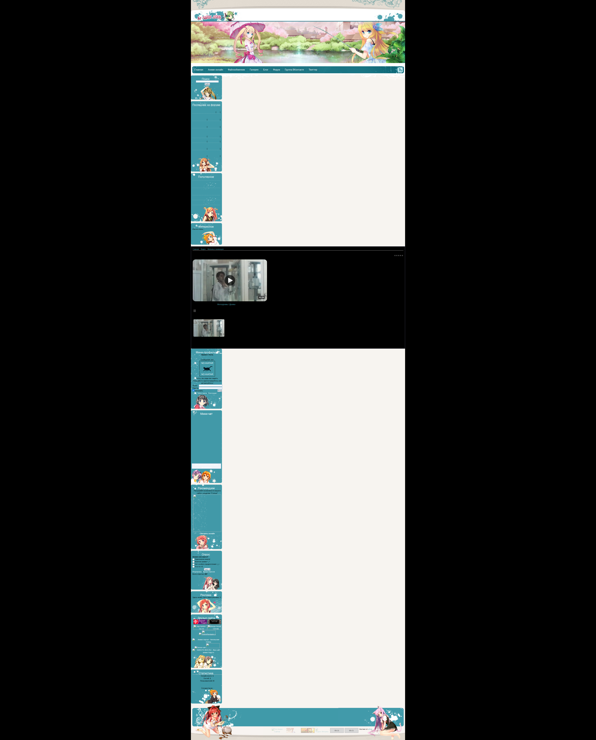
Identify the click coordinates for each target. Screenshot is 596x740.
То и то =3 (199, 567)
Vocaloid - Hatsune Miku (206, 201)
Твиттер (313, 69)
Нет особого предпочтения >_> (207, 564)
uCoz (370, 729)
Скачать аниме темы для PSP (206, 196)
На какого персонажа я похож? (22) (206, 139)
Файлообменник (236, 69)
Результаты (197, 572)
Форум (276, 69)
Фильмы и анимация (216, 249)
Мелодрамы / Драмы (226, 304)
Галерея (254, 69)
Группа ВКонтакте (294, 69)
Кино (218, 112)
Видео (203, 249)
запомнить (198, 391)
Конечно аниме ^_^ (202, 562)
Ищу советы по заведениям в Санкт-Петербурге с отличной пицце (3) (206, 131)
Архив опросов (209, 572)
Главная (216, 15)
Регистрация (212, 393)
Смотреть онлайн (207, 533)
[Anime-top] (308, 732)
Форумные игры (213, 119)
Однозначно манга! (202, 559)
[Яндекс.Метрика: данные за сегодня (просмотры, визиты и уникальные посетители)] (322, 730)
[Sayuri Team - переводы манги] (200, 624)
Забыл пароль (202, 393)
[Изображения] (208, 328)
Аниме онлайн (215, 69)
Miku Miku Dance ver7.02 (206, 206)
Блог (265, 69)
